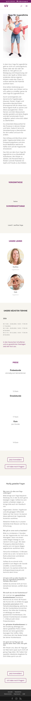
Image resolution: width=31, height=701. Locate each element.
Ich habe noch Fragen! (15, 466)
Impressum (17, 694)
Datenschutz (8, 694)
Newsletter (18, 692)
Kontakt (10, 692)
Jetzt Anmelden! (15, 459)
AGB (24, 694)
